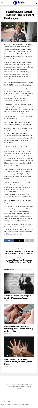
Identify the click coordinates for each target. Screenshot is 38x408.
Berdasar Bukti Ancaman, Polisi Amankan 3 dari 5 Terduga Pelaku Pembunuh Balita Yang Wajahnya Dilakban (18, 329)
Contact (26, 402)
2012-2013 (22, 151)
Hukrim (7, 292)
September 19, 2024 (9, 366)
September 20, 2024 (9, 333)
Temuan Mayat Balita (11, 355)
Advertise (10, 402)
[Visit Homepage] (19, 3)
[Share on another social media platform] (29, 240)
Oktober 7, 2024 (8, 300)
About (3, 402)
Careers (18, 402)
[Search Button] (36, 2)
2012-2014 (20, 54)
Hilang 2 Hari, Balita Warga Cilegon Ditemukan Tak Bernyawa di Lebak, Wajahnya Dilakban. (18, 361)
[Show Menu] (2, 2)
